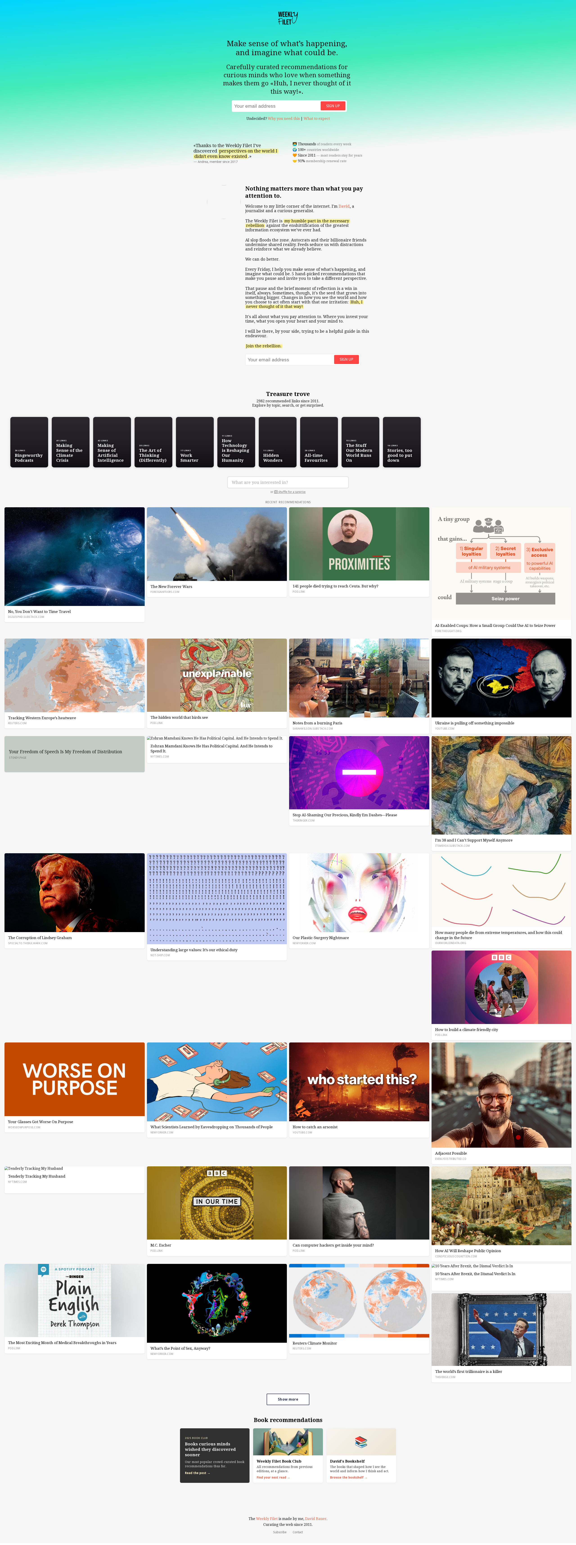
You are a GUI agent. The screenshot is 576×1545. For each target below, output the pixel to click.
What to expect (317, 118)
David (344, 206)
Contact (298, 1532)
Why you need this (284, 118)
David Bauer (315, 1519)
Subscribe (279, 1532)
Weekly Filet (267, 1519)
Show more (288, 1399)
